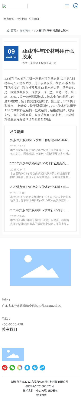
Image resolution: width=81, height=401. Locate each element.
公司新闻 (34, 18)
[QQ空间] (35, 368)
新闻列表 (25, 30)
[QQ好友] (27, 368)
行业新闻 (21, 18)
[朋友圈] (20, 368)
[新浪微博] (5, 368)
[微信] (12, 368)
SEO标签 (52, 390)
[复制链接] (42, 368)
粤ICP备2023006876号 (39, 386)
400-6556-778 (12, 324)
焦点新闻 (9, 18)
